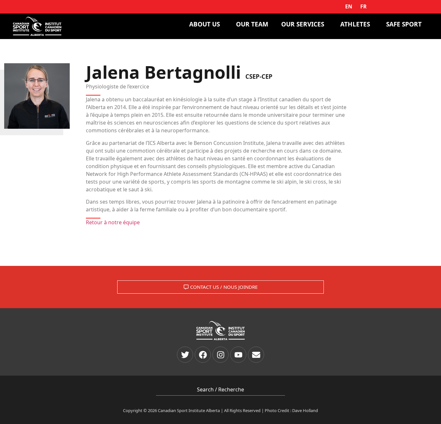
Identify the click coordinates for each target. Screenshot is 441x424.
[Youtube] (238, 355)
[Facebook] (203, 355)
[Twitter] (185, 355)
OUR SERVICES (302, 24)
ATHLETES (355, 24)
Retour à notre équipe (113, 222)
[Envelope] (256, 355)
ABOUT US (204, 24)
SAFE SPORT (404, 24)
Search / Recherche (220, 389)
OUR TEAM (252, 24)
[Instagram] (220, 355)
